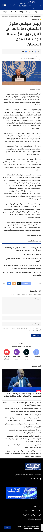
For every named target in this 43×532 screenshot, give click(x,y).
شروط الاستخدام (28, 528)
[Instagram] (16, 354)
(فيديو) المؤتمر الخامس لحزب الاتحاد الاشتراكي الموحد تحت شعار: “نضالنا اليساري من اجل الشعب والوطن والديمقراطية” (22, 439)
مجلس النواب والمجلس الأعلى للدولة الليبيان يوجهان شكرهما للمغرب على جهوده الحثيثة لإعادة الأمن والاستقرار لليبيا (23, 453)
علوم (38, 391)
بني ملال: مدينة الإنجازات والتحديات (27, 415)
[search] (13, 4)
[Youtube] (6, 354)
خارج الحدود (35, 19)
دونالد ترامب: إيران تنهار (31, 254)
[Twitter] (26, 354)
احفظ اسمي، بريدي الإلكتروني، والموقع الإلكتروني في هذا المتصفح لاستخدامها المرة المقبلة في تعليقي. (20, 329)
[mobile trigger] (39, 5)
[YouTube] (34, 479)
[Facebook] (36, 354)
